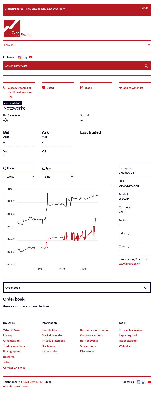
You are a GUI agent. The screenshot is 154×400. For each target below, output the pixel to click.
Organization (11, 340)
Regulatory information (94, 330)
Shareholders (50, 330)
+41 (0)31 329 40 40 (29, 381)
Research (9, 356)
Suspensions (88, 346)
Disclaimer (48, 346)
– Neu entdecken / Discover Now (35, 8)
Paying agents (11, 351)
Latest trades (50, 351)
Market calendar (52, 335)
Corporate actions (91, 335)
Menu (145, 8)
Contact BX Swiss (14, 367)
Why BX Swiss (12, 330)
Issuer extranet (128, 340)
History (8, 335)
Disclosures (87, 351)
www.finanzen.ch (129, 263)
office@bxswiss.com (15, 386)
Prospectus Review (130, 330)
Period (10, 168)
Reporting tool (128, 335)
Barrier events (89, 340)
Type (48, 168)
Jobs (6, 362)
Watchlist (125, 346)
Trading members (14, 346)
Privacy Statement (53, 340)
